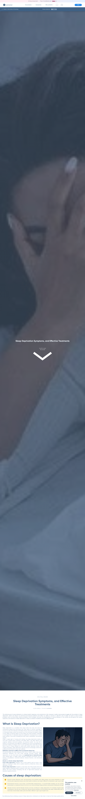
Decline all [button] (78, 792)
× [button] (81, 780)
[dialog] (74, 788)
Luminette (49, 708)
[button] (73, 795)
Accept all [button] (69, 792)
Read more (76, 790)
